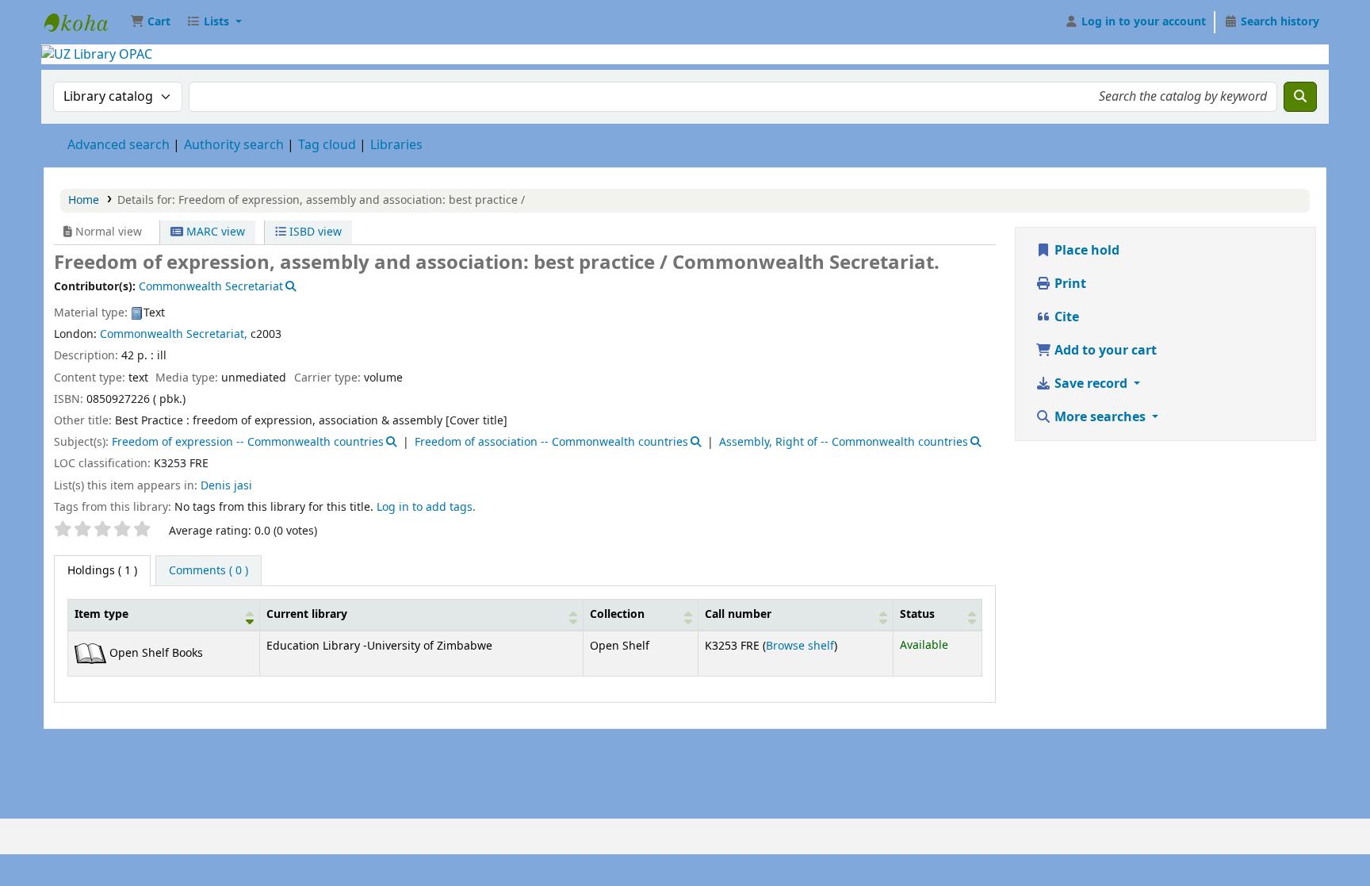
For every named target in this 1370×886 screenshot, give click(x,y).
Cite (1065, 317)
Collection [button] (617, 614)
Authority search (234, 145)
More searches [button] (1100, 417)
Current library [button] (306, 614)
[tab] (208, 571)
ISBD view (314, 232)
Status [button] (917, 614)
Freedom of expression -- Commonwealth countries (248, 442)
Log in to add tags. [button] (426, 507)
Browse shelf (800, 646)
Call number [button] (738, 614)
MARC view (214, 232)
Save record (1091, 383)
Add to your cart (1104, 350)
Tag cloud (327, 145)
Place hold (1085, 250)
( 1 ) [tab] (102, 570)
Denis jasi (226, 486)
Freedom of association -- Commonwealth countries (551, 442)
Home (83, 200)
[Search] (1300, 97)
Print (1068, 283)
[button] (150, 22)
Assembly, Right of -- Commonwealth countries (843, 442)
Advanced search (118, 145)
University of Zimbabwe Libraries (84, 22)
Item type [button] (101, 614)
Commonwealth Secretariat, (173, 334)
